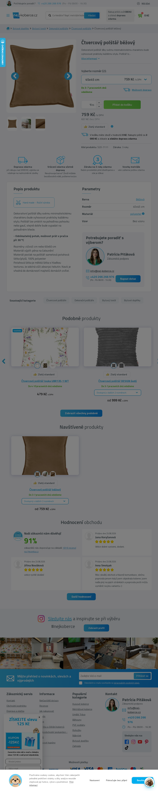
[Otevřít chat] (149, 782)
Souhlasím (142, 780)
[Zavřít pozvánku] (151, 748)
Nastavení (95, 780)
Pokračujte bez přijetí (116, 780)
